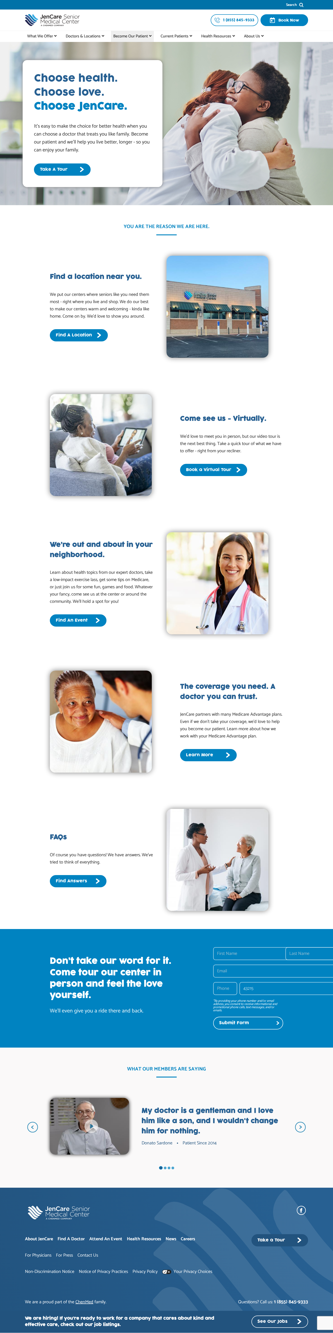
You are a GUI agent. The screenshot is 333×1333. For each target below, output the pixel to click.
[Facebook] (302, 1210)
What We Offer (40, 36)
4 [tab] (172, 1168)
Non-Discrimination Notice (49, 1271)
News (171, 1239)
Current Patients (174, 36)
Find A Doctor (71, 1239)
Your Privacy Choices (192, 1271)
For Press (64, 1255)
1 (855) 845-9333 (291, 1302)
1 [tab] (161, 1168)
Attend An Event (105, 1239)
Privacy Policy (145, 1271)
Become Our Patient (130, 36)
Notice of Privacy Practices (103, 1271)
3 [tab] (169, 1168)
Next (300, 1127)
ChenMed (84, 1302)
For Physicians (38, 1255)
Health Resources (216, 36)
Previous (32, 1127)
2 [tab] (165, 1168)
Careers (188, 1239)
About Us (252, 36)
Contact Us (87, 1255)
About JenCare (39, 1239)
